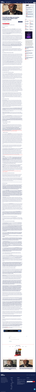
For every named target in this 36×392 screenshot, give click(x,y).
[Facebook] (18, 21)
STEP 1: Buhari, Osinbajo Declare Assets (29, 55)
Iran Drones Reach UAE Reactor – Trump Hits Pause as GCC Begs (29, 7)
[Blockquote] (15, 339)
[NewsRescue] (3, 2)
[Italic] (11, 339)
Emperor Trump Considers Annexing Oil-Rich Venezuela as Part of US (29, 16)
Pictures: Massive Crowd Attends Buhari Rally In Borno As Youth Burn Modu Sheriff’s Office (29, 58)
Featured (31, 5)
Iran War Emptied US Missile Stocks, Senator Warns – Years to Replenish (27, 29)
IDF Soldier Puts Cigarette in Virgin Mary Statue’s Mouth (31, 29)
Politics (25, 25)
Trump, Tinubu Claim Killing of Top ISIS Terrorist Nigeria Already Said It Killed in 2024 (29, 14)
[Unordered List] (14, 339)
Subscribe (34, 381)
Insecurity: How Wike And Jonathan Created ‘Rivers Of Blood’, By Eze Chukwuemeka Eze (26, 368)
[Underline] (12, 339)
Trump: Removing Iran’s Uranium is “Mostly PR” (29, 9)
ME (25, 20)
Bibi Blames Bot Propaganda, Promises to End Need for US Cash (31, 27)
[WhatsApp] (22, 21)
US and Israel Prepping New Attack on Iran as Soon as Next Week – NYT (29, 11)
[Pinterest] (20, 21)
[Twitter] (19, 21)
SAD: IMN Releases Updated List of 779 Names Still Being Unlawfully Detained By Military (10, 369)
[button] (34, 1)
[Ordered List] (13, 339)
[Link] (16, 339)
